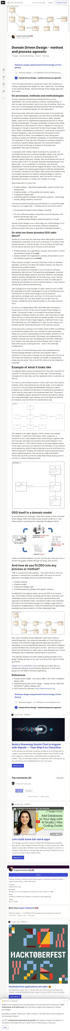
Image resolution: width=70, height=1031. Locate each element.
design (15, 56)
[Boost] (4, 91)
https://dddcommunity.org (45, 688)
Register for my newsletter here (24, 666)
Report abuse (45, 796)
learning (45, 56)
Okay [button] (5, 1027)
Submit (19, 791)
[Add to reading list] (4, 85)
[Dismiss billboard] (67, 1000)
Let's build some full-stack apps (31, 839)
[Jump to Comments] (4, 78)
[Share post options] (3, 98)
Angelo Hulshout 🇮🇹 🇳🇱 (24, 36)
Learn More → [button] (15, 997)
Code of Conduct (33, 796)
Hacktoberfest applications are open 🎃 (30, 986)
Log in (50, 2)
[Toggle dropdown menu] (63, 714)
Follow (38, 875)
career (38, 56)
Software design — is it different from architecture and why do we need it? (34, 914)
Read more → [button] (17, 766)
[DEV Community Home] (3, 2)
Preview (29, 791)
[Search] (8, 2)
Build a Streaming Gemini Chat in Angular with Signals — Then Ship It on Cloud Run (36, 746)
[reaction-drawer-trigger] (3, 70)
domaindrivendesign (26, 56)
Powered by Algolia (37, 2)
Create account (61, 2)
